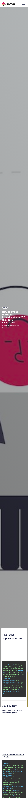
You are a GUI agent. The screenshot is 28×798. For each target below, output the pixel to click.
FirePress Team (8, 325)
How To (5, 307)
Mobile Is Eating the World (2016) (13, 754)
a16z (7, 756)
